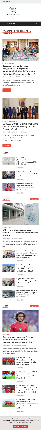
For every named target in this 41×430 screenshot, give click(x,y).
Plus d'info (17, 426)
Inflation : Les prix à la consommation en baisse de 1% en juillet (27, 174)
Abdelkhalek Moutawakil (22, 77)
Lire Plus (5, 89)
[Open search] (36, 24)
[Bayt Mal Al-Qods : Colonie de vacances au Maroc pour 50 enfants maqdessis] (8, 279)
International (13, 121)
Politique (11, 63)
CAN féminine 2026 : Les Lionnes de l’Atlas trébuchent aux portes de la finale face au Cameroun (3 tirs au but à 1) (26, 389)
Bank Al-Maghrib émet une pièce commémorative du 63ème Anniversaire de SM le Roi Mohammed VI (26, 161)
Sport (9, 334)
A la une (5, 63)
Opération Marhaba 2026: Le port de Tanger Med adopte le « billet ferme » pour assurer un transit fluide (27, 294)
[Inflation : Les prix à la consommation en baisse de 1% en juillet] (8, 172)
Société (11, 227)
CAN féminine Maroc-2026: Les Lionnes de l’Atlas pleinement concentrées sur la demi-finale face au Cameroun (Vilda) (27, 404)
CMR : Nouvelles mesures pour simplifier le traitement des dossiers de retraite (20, 233)
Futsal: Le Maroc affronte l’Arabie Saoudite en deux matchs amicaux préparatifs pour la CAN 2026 (26, 361)
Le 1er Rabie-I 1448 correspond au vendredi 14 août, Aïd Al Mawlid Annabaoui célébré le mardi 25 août (27, 268)
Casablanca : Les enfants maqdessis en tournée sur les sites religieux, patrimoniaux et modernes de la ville (27, 254)
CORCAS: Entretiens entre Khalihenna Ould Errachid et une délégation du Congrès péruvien (20, 126)
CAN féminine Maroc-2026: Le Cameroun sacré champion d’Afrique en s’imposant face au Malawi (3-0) (27, 375)
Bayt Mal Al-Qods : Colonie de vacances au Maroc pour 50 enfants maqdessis (26, 281)
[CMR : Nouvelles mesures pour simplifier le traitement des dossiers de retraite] (20, 204)
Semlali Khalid (18, 238)
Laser (4, 334)
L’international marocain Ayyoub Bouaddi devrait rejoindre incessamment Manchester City (25, 187)
